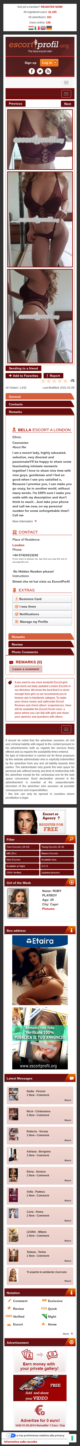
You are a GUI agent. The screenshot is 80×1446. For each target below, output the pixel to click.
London (62, 430)
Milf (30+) (11, 853)
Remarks (15, 412)
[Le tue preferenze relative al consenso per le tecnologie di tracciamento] (72, 1438)
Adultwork (38, 697)
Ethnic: (17, 437)
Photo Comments (25, 652)
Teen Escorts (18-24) (18, 847)
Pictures (48, 909)
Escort (58, 682)
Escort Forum (47, 709)
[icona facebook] (32, 71)
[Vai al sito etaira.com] (40, 970)
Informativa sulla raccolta (20, 1441)
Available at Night (15, 866)
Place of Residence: (26, 539)
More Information (22, 521)
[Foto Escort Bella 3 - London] (40, 316)
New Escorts (13, 859)
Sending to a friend (23, 368)
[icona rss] (48, 71)
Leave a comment (25, 669)
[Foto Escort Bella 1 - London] (40, 139)
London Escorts (58, 686)
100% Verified (13, 872)
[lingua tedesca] (49, 27)
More (66, 1334)
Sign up (30, 63)
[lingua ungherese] (31, 27)
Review (17, 644)
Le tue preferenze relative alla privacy (39, 1435)
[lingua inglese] (43, 27)
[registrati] (40, 822)
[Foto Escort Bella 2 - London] (40, 219)
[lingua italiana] (37, 27)
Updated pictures (50, 872)
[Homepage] (40, 44)
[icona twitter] (40, 71)
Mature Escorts (49, 853)
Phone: (17, 549)
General (15, 396)
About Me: (19, 447)
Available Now (48, 859)
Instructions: (21, 576)
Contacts (16, 404)
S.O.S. (44, 866)
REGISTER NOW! (52, 6)
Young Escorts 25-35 (52, 847)
